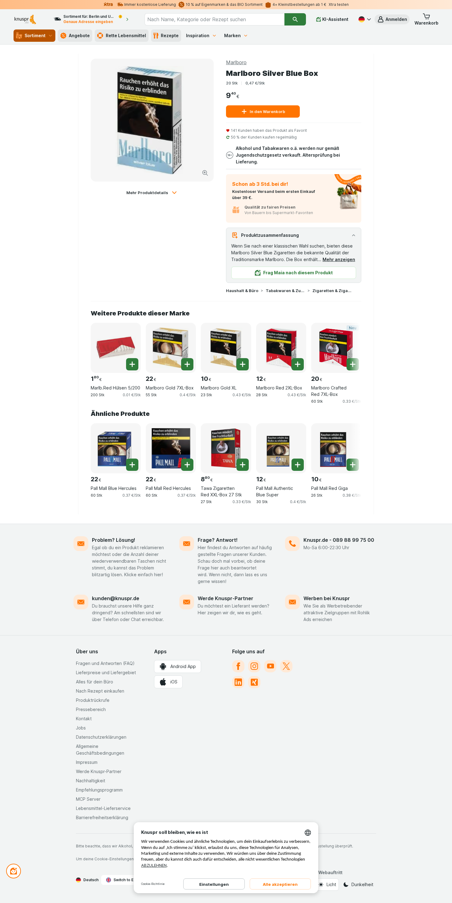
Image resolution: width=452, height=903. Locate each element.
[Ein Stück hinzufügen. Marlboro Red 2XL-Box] (297, 364)
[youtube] (270, 666)
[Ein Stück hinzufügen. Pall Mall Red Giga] (353, 465)
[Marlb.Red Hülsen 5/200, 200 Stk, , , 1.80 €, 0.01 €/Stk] (116, 348)
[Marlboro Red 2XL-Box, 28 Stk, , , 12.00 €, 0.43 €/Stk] (281, 348)
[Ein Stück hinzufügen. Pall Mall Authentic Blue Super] (297, 465)
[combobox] (215, 19)
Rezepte (170, 35)
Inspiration (197, 35)
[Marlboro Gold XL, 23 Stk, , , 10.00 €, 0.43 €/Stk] (226, 348)
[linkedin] (238, 682)
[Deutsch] (364, 19)
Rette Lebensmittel (126, 35)
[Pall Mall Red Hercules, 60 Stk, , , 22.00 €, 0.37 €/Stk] (171, 448)
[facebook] (238, 666)
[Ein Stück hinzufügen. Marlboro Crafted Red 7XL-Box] (353, 364)
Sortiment (35, 35)
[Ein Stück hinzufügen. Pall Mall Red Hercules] (187, 465)
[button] (392, 19)
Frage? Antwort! (218, 540)
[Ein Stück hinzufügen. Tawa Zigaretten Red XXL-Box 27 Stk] (242, 465)
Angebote (79, 35)
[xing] (254, 682)
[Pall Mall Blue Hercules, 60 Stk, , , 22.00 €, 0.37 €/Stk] (116, 448)
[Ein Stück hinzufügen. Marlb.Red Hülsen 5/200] (132, 364)
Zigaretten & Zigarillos (332, 290)
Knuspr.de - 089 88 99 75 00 (338, 540)
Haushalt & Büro (242, 290)
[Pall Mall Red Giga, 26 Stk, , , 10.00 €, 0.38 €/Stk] (336, 448)
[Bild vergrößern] (205, 173)
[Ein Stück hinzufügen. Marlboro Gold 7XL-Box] (187, 364)
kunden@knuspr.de (115, 598)
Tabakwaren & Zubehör (285, 290)
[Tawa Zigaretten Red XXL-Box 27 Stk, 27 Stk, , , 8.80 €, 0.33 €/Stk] (226, 448)
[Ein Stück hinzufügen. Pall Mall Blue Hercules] (132, 465)
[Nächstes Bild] (349, 345)
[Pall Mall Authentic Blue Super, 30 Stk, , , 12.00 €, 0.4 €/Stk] (281, 448)
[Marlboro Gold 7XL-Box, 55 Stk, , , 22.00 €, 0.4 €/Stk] (171, 348)
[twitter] (286, 666)
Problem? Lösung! (113, 540)
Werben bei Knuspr (326, 598)
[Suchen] (295, 19)
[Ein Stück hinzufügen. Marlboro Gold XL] (242, 364)
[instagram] (254, 666)
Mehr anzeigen (339, 259)
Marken (232, 35)
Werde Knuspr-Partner (225, 598)
